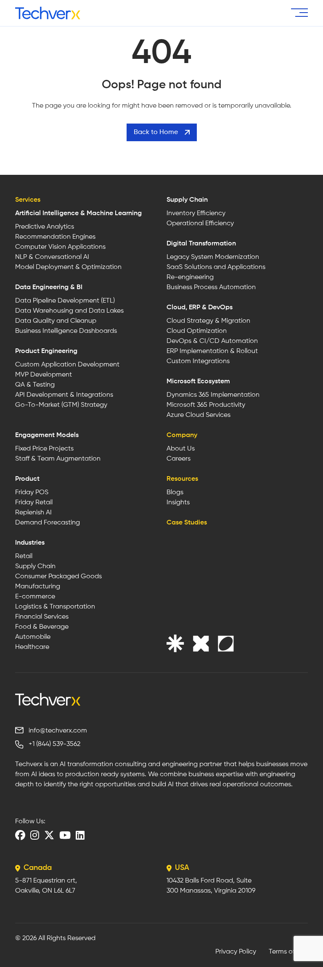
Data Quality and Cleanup (55, 321)
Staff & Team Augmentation (58, 459)
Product (27, 479)
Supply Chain (187, 200)
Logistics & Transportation (55, 606)
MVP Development (43, 375)
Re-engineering (190, 277)
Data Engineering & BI (48, 287)
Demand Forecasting (47, 522)
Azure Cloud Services (198, 415)
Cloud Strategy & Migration (208, 321)
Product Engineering (46, 351)
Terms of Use (288, 952)
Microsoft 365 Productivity (206, 405)
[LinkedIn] (80, 835)
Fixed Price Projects (44, 448)
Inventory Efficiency (196, 213)
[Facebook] (20, 835)
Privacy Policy (235, 952)
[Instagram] (34, 835)
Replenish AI (33, 512)
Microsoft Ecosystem (198, 381)
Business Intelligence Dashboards (66, 331)
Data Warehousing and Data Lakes (69, 311)
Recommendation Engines (55, 237)
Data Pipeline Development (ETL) (65, 301)
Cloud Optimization (197, 331)
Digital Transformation (201, 243)
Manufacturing (37, 586)
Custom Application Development (67, 364)
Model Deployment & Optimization (68, 267)
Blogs (175, 492)
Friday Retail (34, 502)
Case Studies (187, 522)
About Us (181, 448)
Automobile (32, 637)
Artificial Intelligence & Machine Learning (78, 213)
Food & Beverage (42, 627)
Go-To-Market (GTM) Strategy (61, 405)
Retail (23, 556)
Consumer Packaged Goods (58, 576)
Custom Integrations (198, 361)
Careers (179, 459)
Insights (178, 502)
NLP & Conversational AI (52, 257)
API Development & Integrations (64, 395)
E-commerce (35, 596)
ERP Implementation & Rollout (212, 351)
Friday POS (31, 492)
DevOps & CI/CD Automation (212, 341)
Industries (30, 543)
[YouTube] (65, 835)
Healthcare (32, 647)
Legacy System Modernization (213, 257)
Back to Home (156, 132)
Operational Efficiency (200, 223)
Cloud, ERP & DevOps (200, 307)
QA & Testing (35, 385)
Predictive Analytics (44, 227)
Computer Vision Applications (60, 247)
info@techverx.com (58, 730)
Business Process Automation (211, 287)
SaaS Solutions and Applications (216, 267)
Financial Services (42, 617)
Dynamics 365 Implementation (213, 395)
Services (27, 200)
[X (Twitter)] (49, 835)
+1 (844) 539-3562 (54, 744)
